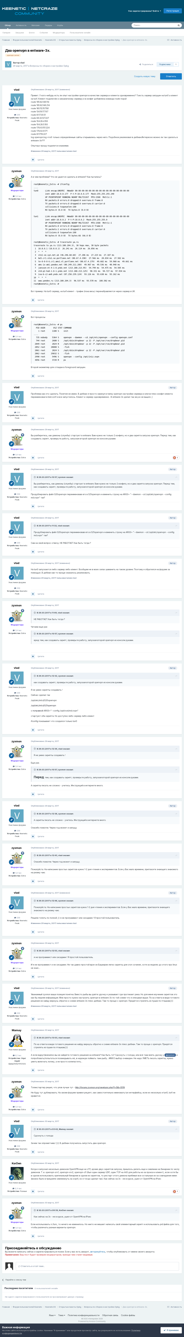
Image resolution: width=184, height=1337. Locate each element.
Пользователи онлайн (80, 32)
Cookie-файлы (128, 1315)
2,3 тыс (18, 1188)
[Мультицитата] (33, 160)
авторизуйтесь (97, 1251)
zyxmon (17, 171)
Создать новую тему (144, 76)
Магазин (36, 25)
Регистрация (173, 11)
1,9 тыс (18, 196)
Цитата (41, 160)
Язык (51, 1315)
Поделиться (147, 64)
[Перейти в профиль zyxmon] (17, 181)
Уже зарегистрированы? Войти (144, 11)
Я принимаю (172, 1330)
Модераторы (59, 32)
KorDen (16, 1163)
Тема (61, 1315)
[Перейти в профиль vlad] (8, 64)
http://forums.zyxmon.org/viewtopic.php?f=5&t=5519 (100, 1087)
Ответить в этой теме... (32, 1266)
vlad (22, 62)
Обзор (8, 25)
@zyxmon (170, 1055)
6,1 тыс (18, 1055)
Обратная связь (110, 1315)
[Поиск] (179, 25)
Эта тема (168, 25)
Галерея (6, 32)
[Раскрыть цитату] (35, 477)
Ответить (171, 76)
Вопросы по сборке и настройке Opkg (49, 66)
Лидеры (48, 25)
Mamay (16, 1030)
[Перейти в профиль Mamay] (17, 1040)
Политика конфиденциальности (83, 1315)
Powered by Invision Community (92, 1321)
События (44, 32)
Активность (21, 25)
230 (18, 115)
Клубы (60, 25)
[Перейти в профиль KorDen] (17, 1173)
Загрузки (19, 32)
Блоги (31, 32)
